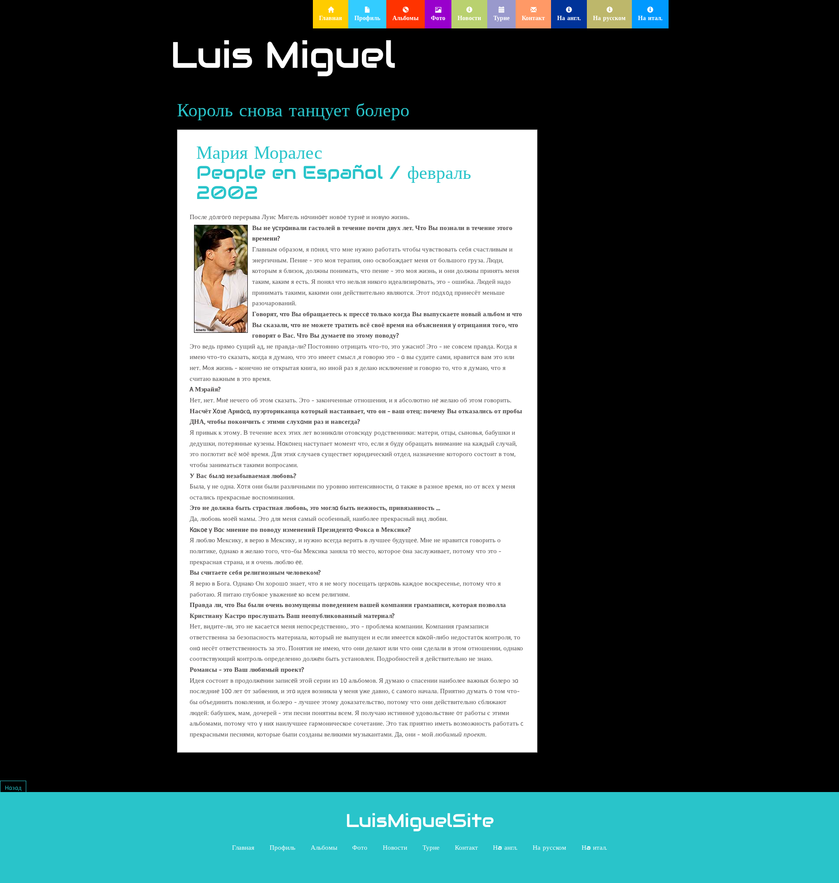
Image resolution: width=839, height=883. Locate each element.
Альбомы (324, 847)
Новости (395, 847)
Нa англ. (505, 847)
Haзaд (13, 787)
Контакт (466, 847)
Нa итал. (594, 847)
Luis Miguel (282, 54)
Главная (243, 847)
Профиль (282, 847)
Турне (431, 847)
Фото (359, 847)
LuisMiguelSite (420, 820)
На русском (549, 847)
